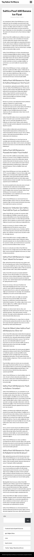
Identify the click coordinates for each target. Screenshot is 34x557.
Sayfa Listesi (8, 543)
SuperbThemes (28, 554)
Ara (4, 516)
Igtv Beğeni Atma (10, 533)
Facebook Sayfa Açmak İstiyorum (14, 528)
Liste (6, 538)
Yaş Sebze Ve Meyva (10, 2)
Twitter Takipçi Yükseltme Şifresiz (14, 548)
